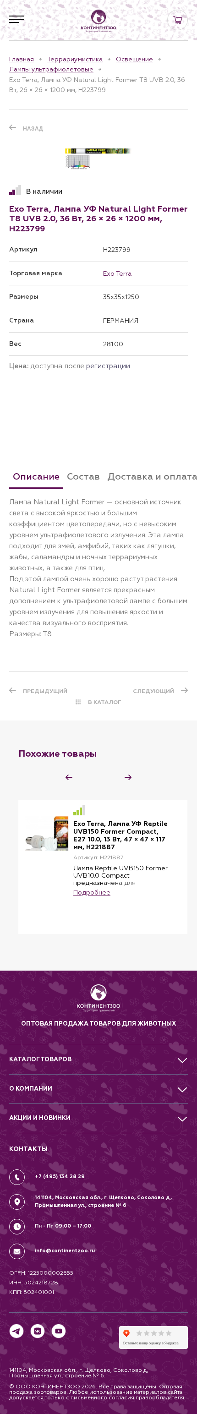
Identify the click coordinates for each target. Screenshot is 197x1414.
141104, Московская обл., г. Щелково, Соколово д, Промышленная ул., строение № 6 (103, 1201)
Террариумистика (75, 59)
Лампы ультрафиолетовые (51, 69)
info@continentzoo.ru (65, 1251)
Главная (21, 59)
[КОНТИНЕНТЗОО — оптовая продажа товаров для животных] (98, 1001)
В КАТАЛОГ (104, 702)
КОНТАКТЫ (28, 1149)
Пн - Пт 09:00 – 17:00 (63, 1226)
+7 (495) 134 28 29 (60, 1176)
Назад (33, 129)
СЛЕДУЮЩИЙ (153, 691)
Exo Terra (117, 273)
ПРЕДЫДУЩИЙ (45, 691)
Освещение (134, 59)
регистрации (108, 366)
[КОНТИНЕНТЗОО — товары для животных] (98, 21)
